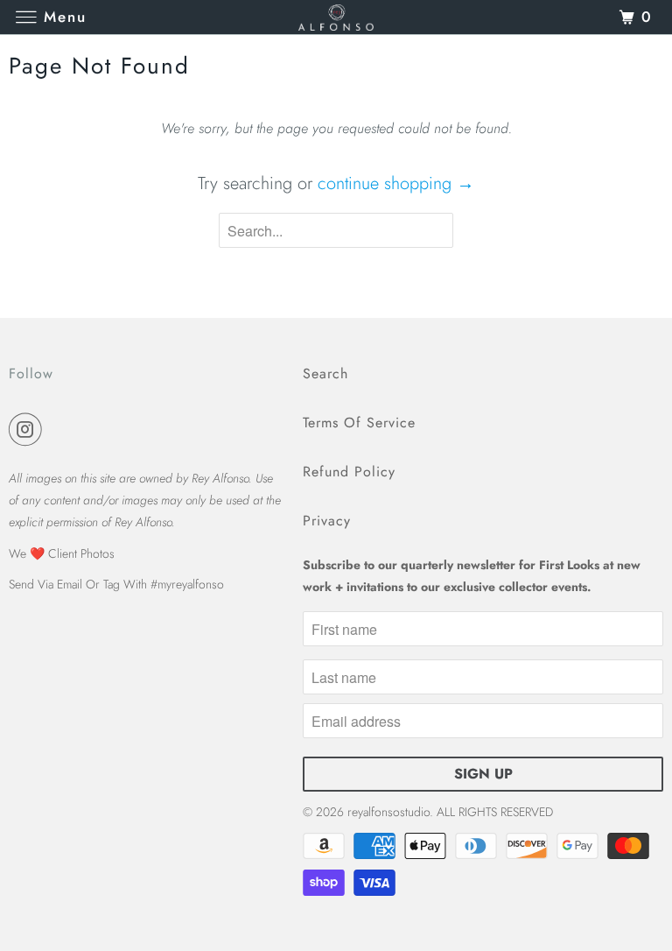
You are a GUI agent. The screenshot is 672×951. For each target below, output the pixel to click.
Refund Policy (349, 471)
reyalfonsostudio (388, 812)
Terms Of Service (359, 422)
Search (325, 373)
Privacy (327, 521)
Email (69, 584)
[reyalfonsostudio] (336, 17)
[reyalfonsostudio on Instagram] (29, 430)
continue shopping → (396, 183)
